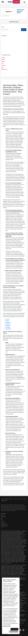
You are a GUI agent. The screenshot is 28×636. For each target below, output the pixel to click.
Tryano (2, 554)
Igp (17, 533)
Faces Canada (23, 539)
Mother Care (12, 539)
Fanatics (17, 558)
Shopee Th (3, 560)
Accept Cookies (14, 629)
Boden (10, 576)
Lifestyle (14, 533)
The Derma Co (14, 541)
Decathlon (12, 568)
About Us (2, 515)
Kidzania (13, 546)
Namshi (2, 551)
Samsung (9, 545)
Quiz (17, 576)
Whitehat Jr (17, 540)
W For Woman (8, 560)
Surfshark (12, 555)
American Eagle (10, 559)
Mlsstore (6, 576)
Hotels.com (19, 534)
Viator (24, 561)
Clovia (25, 540)
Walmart (3, 548)
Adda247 (9, 537)
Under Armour (18, 547)
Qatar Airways (22, 558)
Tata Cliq (22, 531)
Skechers (8, 568)
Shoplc (19, 576)
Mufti (19, 539)
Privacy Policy (3, 523)
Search (23, 29)
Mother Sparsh (4, 539)
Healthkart (12, 561)
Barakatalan (17, 561)
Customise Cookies (13, 631)
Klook (11, 558)
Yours (21, 555)
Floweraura (13, 540)
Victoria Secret (4, 559)
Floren (11, 544)
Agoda (8, 542)
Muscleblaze (9, 541)
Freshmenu (3, 540)
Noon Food (14, 551)
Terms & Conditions (4, 525)
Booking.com (3, 534)
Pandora (20, 611)
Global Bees (8, 329)
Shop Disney (3, 541)
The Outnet (13, 547)
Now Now (18, 551)
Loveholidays (19, 579)
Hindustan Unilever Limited (12, 538)
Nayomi (6, 551)
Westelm (12, 548)
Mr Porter (8, 547)
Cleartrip (8, 532)
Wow (23, 532)
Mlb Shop (9, 563)
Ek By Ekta (19, 538)
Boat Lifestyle (18, 535)
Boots (8, 572)
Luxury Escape (14, 537)
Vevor (2, 563)
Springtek (8, 327)
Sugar (5, 538)
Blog (2, 519)
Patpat (22, 551)
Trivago (5, 563)
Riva (11, 552)
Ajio (2, 67)
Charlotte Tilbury (22, 559)
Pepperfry (8, 322)
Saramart (14, 552)
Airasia (24, 545)
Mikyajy (5, 553)
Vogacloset (7, 548)
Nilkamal (17, 546)
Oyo (2, 63)
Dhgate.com (3, 547)
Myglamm (7, 535)
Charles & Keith (18, 560)
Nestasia (8, 325)
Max (17, 552)
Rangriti (13, 560)
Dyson (16, 539)
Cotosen (3, 558)
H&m (8, 539)
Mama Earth (13, 532)
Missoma (13, 576)
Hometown (14, 545)
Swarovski (3, 555)
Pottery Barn (3, 552)
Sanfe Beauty (6, 544)
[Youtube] (20, 630)
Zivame (14, 534)
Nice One (10, 551)
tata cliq (3, 65)
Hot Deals (5, 500)
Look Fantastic (22, 552)
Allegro (2, 576)
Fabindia (16, 568)
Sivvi (22, 548)
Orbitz (24, 579)
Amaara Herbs (12, 542)
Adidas (7, 533)
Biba (2, 544)
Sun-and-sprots (17, 548)
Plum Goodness (4, 537)
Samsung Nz (20, 544)
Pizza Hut (3, 533)
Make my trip (4, 69)
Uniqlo (23, 547)
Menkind (24, 555)
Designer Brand (22, 546)
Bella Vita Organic (21, 537)
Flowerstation (17, 555)
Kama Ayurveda (10, 534)
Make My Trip (3, 532)
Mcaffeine (20, 533)
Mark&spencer (18, 532)
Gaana (23, 560)
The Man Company (18, 542)
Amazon (3, 57)
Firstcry (10, 533)
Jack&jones (12, 572)
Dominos (3, 535)
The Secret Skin (21, 554)
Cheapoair (7, 558)
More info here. (6, 626)
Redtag (8, 552)
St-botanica (9, 546)
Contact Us (3, 526)
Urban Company (21, 553)
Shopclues (8, 324)
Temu (21, 561)
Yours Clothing (4, 572)
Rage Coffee (3, 546)
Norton (22, 540)
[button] (24, 2)
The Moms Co (12, 535)
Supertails (20, 541)
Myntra (3, 59)
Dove (2, 538)
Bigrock (13, 558)
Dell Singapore (4, 545)
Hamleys (3, 561)
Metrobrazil (10, 553)
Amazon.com (21, 571)
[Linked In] (23, 630)
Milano (2, 553)
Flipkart (3, 61)
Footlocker (16, 559)
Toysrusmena (7, 554)
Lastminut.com (19, 545)
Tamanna (7, 555)
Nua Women (3, 542)
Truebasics (7, 561)
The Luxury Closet (13, 554)
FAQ (1, 518)
